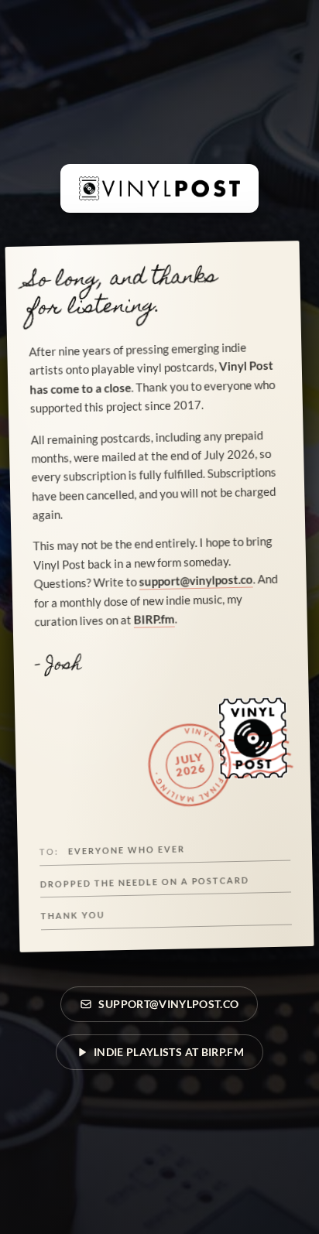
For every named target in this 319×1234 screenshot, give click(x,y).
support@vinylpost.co (195, 581)
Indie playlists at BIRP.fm (169, 1051)
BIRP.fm (153, 619)
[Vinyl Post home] (159, 188)
